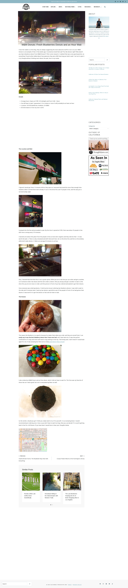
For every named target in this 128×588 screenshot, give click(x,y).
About (70, 584)
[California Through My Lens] (26, 6)
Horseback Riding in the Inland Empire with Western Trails (51, 495)
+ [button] (45, 447)
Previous (23, 488)
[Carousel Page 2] (52, 505)
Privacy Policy (77, 584)
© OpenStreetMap (44, 451)
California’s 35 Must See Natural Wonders (98, 74)
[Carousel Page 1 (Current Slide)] (51, 505)
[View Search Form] (105, 7)
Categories (92, 126)
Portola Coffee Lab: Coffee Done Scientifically (30, 495)
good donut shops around (56, 342)
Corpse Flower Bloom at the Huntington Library (70, 457)
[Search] (107, 60)
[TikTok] (125, 2)
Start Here (45, 7)
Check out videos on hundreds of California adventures (64, 1)
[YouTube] (123, 2)
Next (80, 488)
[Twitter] (118, 2)
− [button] (45, 449)
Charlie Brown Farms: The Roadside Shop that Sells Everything (33, 458)
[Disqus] (51, 527)
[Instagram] (120, 2)
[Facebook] (115, 2)
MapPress (40, 451)
